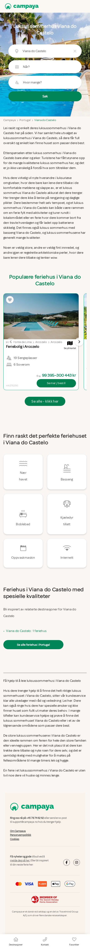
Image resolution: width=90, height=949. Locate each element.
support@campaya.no (25, 822)
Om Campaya (18, 831)
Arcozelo (41, 342)
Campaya (9, 120)
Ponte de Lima (22, 342)
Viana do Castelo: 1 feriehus (26, 631)
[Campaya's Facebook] (66, 862)
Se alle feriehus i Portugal (33, 645)
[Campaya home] (21, 6)
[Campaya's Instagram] (76, 862)
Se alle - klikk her (45, 401)
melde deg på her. (20, 860)
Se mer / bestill (56, 383)
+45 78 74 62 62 (35, 818)
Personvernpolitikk (20, 835)
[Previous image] (11, 342)
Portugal (25, 120)
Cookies (14, 839)
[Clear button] (75, 51)
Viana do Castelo (45, 120)
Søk (45, 96)
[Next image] (79, 342)
